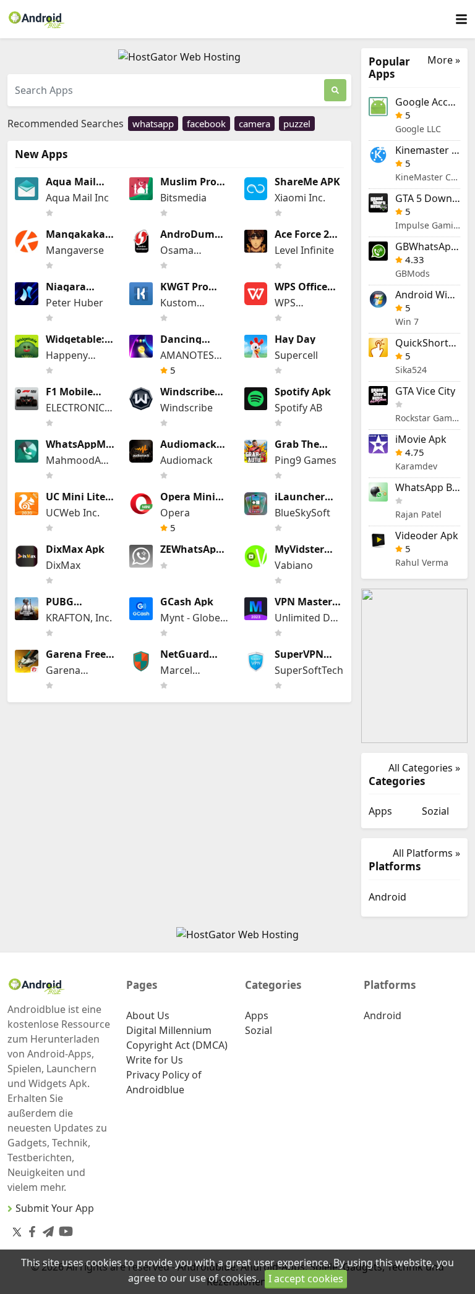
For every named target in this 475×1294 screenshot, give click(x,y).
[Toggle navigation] (461, 19)
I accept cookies (305, 1278)
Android (387, 897)
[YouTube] (63, 1228)
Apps (380, 811)
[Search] (335, 90)
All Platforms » (426, 853)
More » (443, 60)
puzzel (296, 123)
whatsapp (153, 123)
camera (254, 123)
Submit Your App (54, 1208)
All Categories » (424, 768)
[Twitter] (17, 1231)
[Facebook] (30, 1228)
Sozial (435, 811)
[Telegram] (46, 1228)
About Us (147, 1015)
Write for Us (154, 1060)
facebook (206, 123)
